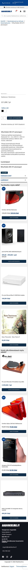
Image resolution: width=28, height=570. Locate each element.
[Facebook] (3, 561)
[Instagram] (7, 561)
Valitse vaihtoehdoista (14, 265)
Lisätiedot (4, 184)
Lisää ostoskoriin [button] (14, 221)
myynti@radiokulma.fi (10, 551)
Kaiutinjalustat (5, 23)
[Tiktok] (11, 561)
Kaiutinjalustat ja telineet (15, 21)
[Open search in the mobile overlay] (14, 15)
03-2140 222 (6, 555)
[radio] (2, 104)
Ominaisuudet (6, 180)
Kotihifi (3, 21)
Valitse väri (5, 101)
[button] (24, 11)
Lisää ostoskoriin (15, 111)
